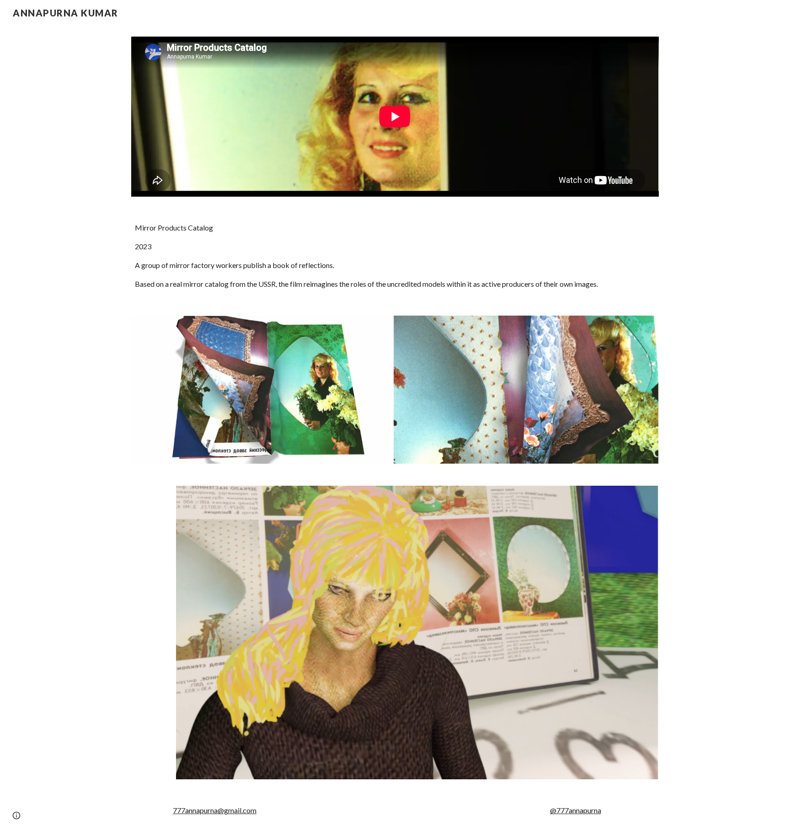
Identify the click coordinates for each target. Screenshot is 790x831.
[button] (16, 815)
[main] (395, 256)
